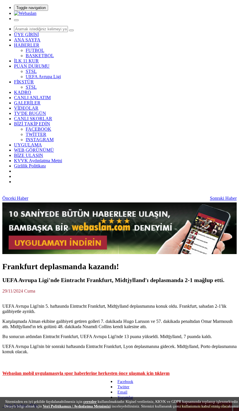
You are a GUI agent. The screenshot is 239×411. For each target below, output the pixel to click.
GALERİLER (27, 102)
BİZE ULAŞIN (28, 155)
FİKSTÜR (24, 81)
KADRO (22, 92)
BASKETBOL (40, 55)
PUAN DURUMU (32, 66)
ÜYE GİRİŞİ (26, 34)
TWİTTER (36, 134)
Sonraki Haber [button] (223, 198)
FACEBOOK (38, 129)
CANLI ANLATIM (32, 97)
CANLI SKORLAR (33, 118)
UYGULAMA (28, 144)
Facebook (125, 381)
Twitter (123, 387)
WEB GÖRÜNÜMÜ (34, 150)
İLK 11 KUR (26, 60)
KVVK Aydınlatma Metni (38, 160)
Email (122, 392)
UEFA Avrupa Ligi (43, 76)
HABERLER (26, 45)
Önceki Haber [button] (15, 198)
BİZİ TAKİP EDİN (32, 123)
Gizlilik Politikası (30, 165)
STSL (31, 71)
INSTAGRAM (40, 139)
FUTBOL (35, 50)
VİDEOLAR (26, 108)
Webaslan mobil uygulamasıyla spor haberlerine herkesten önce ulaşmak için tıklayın (86, 373)
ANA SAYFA (27, 39)
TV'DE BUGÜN (30, 113)
